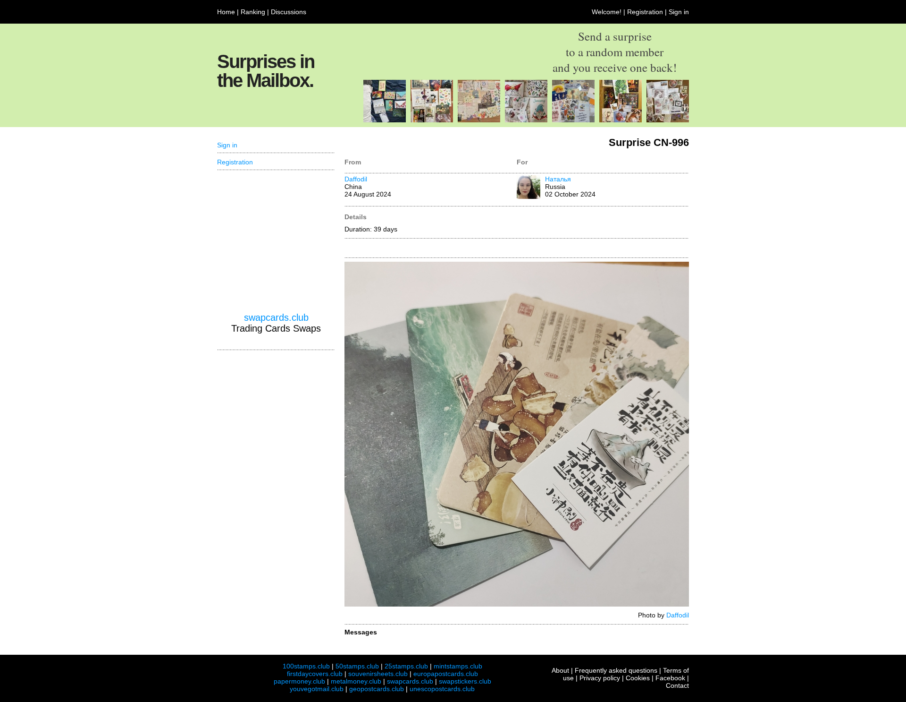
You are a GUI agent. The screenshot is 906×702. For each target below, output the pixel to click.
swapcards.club (276, 317)
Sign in (679, 12)
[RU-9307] (432, 120)
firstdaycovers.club (315, 673)
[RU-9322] (573, 120)
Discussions (288, 12)
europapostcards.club (445, 673)
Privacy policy (599, 678)
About (560, 670)
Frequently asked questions (616, 670)
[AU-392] (667, 120)
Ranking (253, 12)
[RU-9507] (479, 120)
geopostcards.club (376, 689)
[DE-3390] (526, 120)
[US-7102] (384, 120)
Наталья (558, 179)
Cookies (638, 678)
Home (226, 12)
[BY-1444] (620, 120)
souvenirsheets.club (378, 673)
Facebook (670, 678)
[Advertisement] (276, 241)
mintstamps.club (458, 666)
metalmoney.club (356, 681)
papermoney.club (299, 681)
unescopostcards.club (442, 689)
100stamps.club (306, 666)
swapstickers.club (465, 681)
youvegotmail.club (317, 689)
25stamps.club (406, 666)
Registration (645, 12)
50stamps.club (357, 666)
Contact (677, 685)
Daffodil (355, 179)
